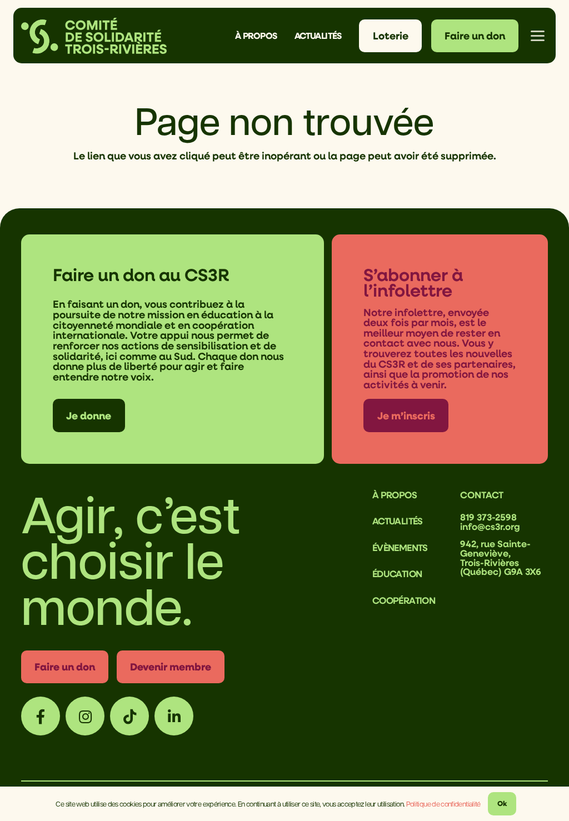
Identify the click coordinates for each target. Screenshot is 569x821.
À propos (394, 494)
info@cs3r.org (490, 526)
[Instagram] (85, 716)
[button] (284, 36)
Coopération (403, 600)
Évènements (400, 547)
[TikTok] (129, 716)
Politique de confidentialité (443, 803)
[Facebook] (40, 716)
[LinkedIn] (173, 716)
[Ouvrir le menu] (538, 36)
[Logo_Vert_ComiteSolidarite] (94, 36)
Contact (481, 494)
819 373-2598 (488, 516)
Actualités (397, 520)
